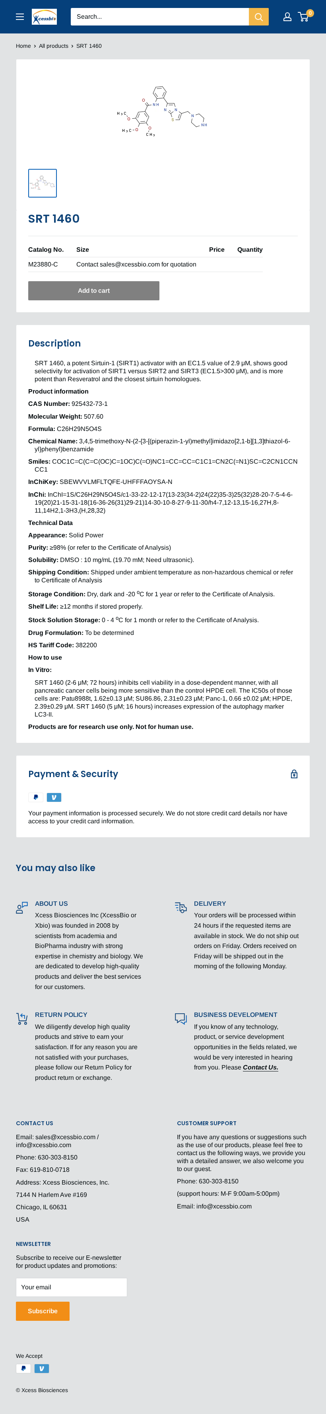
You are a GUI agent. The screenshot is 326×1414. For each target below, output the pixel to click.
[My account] (287, 16)
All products (53, 46)
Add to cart (94, 290)
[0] (304, 17)
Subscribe (43, 1311)
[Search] (259, 16)
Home (23, 46)
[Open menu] (20, 17)
